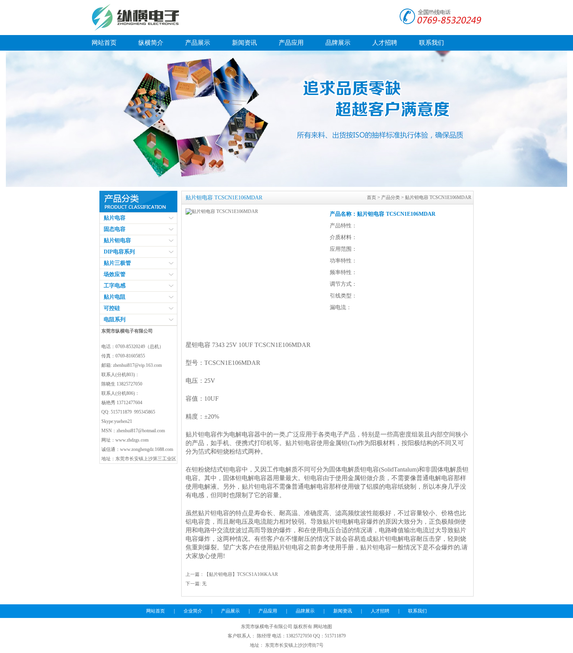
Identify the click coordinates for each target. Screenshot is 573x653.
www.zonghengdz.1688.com (146, 449)
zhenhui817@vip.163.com (137, 365)
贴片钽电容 (201, 434)
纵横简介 (150, 42)
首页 (371, 197)
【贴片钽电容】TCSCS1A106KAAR (241, 574)
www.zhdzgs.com (132, 440)
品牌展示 (337, 42)
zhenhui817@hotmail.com (141, 430)
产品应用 (291, 42)
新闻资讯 (244, 42)
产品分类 (390, 197)
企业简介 (193, 611)
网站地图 (322, 626)
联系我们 (431, 42)
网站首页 (104, 42)
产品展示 (197, 42)
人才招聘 (384, 42)
